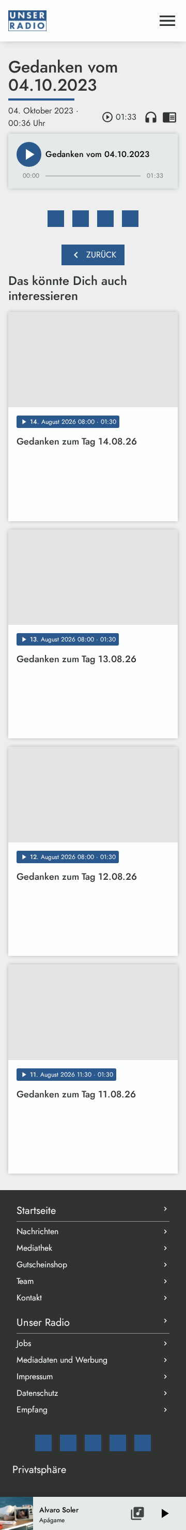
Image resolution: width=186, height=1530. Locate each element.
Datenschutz (37, 1393)
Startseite (36, 1210)
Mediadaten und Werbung (62, 1360)
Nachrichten (37, 1231)
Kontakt (29, 1298)
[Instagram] (93, 1443)
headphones (151, 117)
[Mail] (43, 1443)
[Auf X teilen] (80, 218)
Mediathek (34, 1248)
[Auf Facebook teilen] (56, 218)
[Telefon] (118, 1443)
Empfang (32, 1409)
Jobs (24, 1343)
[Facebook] (68, 1443)
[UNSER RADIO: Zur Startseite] (80, 20)
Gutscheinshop (42, 1264)
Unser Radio (43, 1322)
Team (25, 1281)
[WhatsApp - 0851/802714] (142, 1443)
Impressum (35, 1376)
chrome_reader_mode (169, 117)
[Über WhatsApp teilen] (105, 218)
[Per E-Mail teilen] (130, 218)
